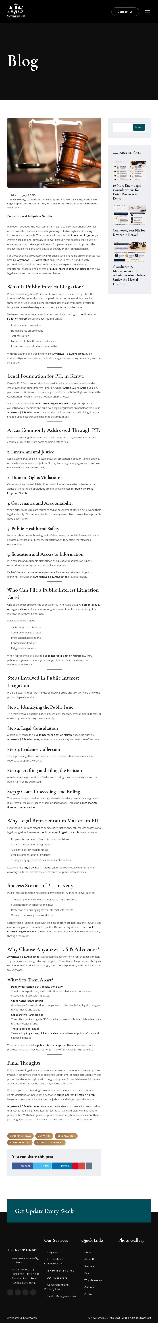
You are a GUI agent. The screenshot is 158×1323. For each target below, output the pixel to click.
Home (87, 1252)
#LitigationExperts (50, 1142)
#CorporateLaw (20, 1135)
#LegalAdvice (66, 1135)
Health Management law (61, 1296)
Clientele (89, 1287)
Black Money (17, 199)
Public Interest (74, 203)
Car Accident (34, 199)
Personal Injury (55, 203)
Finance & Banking (71, 199)
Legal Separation (17, 203)
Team (87, 1273)
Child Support (51, 199)
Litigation (52, 1252)
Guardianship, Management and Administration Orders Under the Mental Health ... (129, 275)
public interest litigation (80, 235)
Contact (88, 1294)
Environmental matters (60, 1270)
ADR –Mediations (57, 1277)
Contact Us (125, 11)
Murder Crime (37, 203)
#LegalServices (20, 1142)
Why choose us (93, 1280)
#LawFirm (44, 1135)
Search (139, 127)
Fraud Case (90, 199)
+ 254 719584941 (22, 1249)
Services (89, 1266)
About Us (89, 1259)
